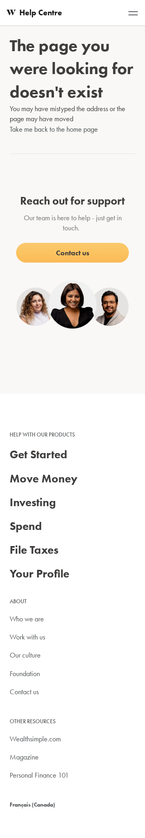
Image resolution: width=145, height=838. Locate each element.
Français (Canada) (32, 804)
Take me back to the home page (54, 129)
